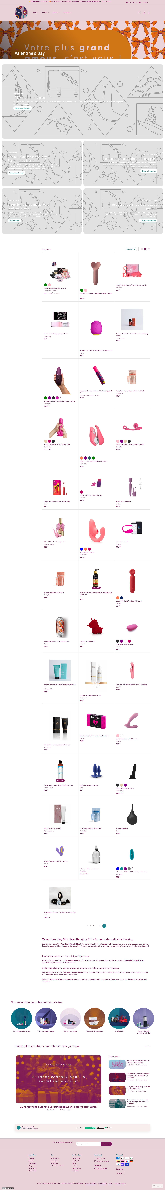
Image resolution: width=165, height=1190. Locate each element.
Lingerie (66, 12)
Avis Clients (75, 1161)
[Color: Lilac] (125, 641)
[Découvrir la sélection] (82, 101)
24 (100, 926)
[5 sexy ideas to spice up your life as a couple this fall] (117, 1090)
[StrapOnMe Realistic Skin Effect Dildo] (60, 430)
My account (32, 1171)
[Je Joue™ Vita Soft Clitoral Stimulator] (132, 584)
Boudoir (31, 1161)
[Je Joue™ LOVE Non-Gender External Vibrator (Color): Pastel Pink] (49, 284)
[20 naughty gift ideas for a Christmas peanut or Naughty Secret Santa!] (58, 1079)
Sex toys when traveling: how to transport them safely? (138, 1061)
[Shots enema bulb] (132, 816)
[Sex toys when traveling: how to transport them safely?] (117, 1064)
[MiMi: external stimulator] (132, 630)
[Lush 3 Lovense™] (132, 530)
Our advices (32, 1168)
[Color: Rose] (57, 397)
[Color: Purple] (49, 397)
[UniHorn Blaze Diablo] (96, 629)
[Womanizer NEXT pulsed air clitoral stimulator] (60, 384)
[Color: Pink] (117, 441)
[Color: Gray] (129, 868)
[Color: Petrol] (89, 458)
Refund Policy (76, 1168)
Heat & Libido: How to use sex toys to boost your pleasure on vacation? (137, 1102)
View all (147, 1046)
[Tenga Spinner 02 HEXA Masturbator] (60, 629)
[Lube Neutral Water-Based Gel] (96, 816)
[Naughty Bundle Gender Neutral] (60, 274)
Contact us (75, 1171)
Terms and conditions (91, 1183)
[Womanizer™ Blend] (96, 535)
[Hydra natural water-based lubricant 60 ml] (60, 773)
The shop (31, 1158)
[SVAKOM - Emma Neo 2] (132, 489)
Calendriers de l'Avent (57, 1166)
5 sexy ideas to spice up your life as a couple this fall (138, 1088)
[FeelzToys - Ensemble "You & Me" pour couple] (132, 273)
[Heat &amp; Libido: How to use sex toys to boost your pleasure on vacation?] (117, 1103)
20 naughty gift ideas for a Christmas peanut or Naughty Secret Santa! (58, 1106)
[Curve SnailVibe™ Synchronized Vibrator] (132, 430)
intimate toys (87, 960)
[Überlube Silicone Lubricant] (96, 856)
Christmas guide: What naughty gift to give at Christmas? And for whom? (138, 1075)
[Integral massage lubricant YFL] (96, 678)
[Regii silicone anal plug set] (96, 773)
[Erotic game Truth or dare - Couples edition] (96, 723)
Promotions (54, 1161)
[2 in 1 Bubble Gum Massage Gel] (60, 530)
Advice (45, 12)
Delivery (75, 1166)
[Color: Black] (53, 397)
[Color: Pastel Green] (93, 458)
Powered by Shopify (120, 1183)
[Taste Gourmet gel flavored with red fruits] (132, 379)
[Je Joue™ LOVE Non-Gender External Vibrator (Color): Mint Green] (45, 284)
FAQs (74, 1163)
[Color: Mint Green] (81, 290)
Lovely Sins (35, 1128)
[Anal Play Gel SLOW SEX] (60, 816)
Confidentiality (102, 1183)
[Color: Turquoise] (121, 868)
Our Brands (54, 1163)
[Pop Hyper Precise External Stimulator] (60, 489)
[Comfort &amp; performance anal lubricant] (60, 728)
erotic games (99, 960)
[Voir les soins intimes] (42, 163)
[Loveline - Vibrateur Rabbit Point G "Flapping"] (132, 672)
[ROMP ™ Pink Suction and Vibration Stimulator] (96, 330)
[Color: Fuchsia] (49, 441)
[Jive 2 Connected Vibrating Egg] (96, 486)
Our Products (55, 1158)
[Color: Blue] (81, 549)
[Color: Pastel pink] (117, 735)
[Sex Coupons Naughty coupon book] (60, 322)
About (55, 12)
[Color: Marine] (121, 597)
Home (16, 49)
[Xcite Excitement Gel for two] (60, 580)
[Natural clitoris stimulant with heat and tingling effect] (132, 323)
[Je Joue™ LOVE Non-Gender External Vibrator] (96, 277)
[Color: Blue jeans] (121, 735)
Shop (35, 12)
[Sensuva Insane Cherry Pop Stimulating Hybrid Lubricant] (96, 581)
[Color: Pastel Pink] (85, 290)
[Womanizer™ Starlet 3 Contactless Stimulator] (132, 858)
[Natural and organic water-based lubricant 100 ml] (60, 673)
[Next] (104, 926)
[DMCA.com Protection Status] (8, 1189)
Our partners (33, 1166)
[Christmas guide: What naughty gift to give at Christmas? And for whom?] (117, 1077)
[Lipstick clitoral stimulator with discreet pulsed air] (96, 380)
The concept (32, 1163)
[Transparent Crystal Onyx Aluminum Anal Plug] (60, 900)
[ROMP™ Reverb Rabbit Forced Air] (60, 852)
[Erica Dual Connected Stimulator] (132, 725)
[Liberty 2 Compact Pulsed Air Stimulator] (96, 439)
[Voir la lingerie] (42, 211)
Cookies (111, 1183)
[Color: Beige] (45, 441)
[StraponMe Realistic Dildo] (132, 774)
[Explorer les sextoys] (123, 163)
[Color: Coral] (81, 458)
